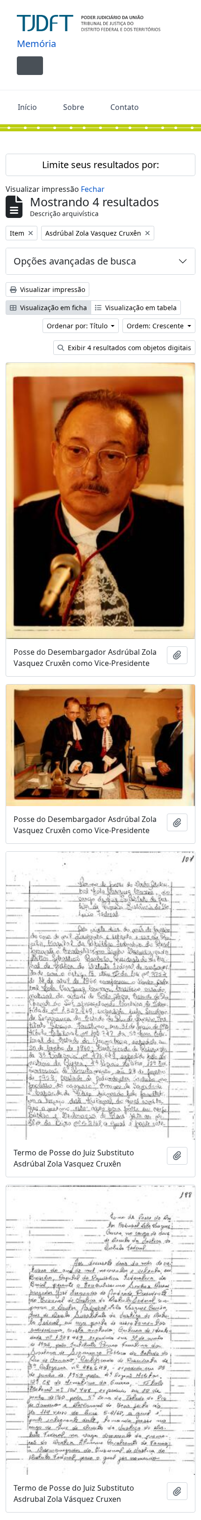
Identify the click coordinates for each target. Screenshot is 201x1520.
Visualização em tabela (140, 307)
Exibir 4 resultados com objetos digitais (128, 347)
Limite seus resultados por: (100, 164)
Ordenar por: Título (78, 325)
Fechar (93, 189)
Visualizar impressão (51, 289)
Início (27, 107)
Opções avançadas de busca (75, 261)
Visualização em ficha (52, 307)
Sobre (73, 107)
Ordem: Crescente (156, 325)
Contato (124, 107)
